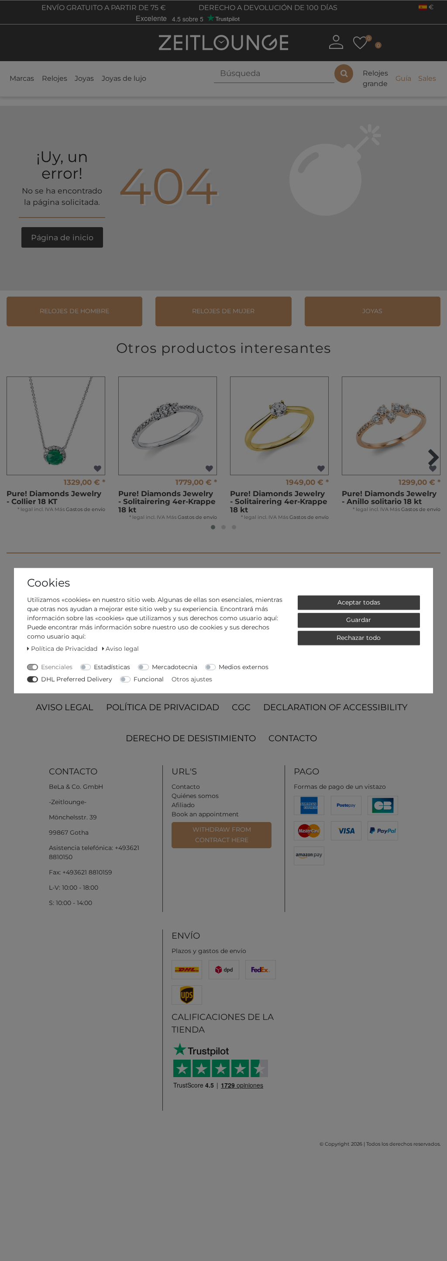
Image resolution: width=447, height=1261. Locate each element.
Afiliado (183, 805)
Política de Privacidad (162, 707)
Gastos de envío (85, 509)
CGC (241, 707)
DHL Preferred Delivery (76, 679)
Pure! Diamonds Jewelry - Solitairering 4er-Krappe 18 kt (167, 502)
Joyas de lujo (124, 78)
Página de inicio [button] (62, 237)
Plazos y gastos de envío (209, 951)
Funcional (149, 679)
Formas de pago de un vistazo (340, 787)
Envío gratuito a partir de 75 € (103, 7)
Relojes (54, 78)
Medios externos (243, 667)
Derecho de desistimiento (191, 738)
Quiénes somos (195, 796)
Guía (403, 78)
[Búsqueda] (343, 73)
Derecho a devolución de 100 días (267, 7)
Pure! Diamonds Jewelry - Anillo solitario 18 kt (389, 498)
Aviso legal (64, 707)
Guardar (358, 620)
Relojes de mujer (223, 311)
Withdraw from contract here (222, 835)
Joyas (84, 78)
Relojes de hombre (74, 311)
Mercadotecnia (174, 667)
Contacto (292, 738)
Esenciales (56, 667)
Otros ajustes (192, 679)
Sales (427, 78)
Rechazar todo (359, 638)
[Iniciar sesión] (336, 42)
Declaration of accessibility (335, 707)
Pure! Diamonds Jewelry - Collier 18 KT (54, 498)
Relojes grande (375, 78)
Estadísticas (112, 667)
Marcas (22, 78)
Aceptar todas (358, 602)
